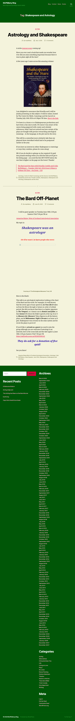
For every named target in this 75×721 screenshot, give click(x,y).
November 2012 (44, 603)
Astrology (21, 176)
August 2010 (43, 621)
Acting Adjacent (8, 390)
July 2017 (42, 497)
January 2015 (43, 554)
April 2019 (42, 462)
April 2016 (42, 526)
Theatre (41, 676)
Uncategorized (43, 685)
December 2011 (44, 605)
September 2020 (44, 438)
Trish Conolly (43, 683)
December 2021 (44, 427)
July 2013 (42, 585)
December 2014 (44, 557)
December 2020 (44, 433)
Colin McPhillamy (52, 176)
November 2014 (44, 559)
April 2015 (42, 550)
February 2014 (43, 572)
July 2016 (42, 521)
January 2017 (43, 510)
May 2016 (42, 524)
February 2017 (43, 508)
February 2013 (43, 596)
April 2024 (42, 402)
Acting (37, 29)
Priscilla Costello (35, 177)
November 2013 (44, 579)
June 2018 (42, 482)
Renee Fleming (43, 672)
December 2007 (44, 643)
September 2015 (44, 541)
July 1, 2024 (39, 40)
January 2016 (43, 532)
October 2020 (43, 435)
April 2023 (42, 413)
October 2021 (43, 431)
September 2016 (44, 517)
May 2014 (42, 568)
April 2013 (42, 592)
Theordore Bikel (44, 681)
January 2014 (43, 574)
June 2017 (42, 499)
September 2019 (44, 458)
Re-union (42, 670)
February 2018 (43, 488)
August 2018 (43, 477)
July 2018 (42, 480)
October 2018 (43, 473)
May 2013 (42, 590)
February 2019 (43, 464)
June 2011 (42, 607)
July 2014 (42, 565)
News (59, 4)
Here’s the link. (53, 118)
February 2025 (43, 389)
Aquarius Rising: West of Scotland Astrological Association (37, 218)
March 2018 (43, 486)
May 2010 (42, 625)
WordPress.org (44, 705)
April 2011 (42, 612)
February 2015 (43, 552)
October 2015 (43, 539)
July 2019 (42, 460)
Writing (41, 687)
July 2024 (42, 398)
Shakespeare (44, 177)
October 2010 (43, 618)
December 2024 (44, 391)
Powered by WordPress (27, 717)
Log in (41, 699)
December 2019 (44, 453)
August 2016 (43, 519)
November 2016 (44, 515)
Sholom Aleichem (44, 674)
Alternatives (43, 659)
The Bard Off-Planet (37, 198)
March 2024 (43, 405)
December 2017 (44, 491)
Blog (49, 4)
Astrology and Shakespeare (37, 35)
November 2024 (44, 394)
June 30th (36, 357)
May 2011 (42, 610)
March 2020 (43, 446)
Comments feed (44, 703)
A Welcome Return (9, 386)
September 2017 (44, 493)
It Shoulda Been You (45, 661)
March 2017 (42, 506)
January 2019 (43, 466)
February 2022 (43, 424)
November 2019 (44, 455)
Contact (54, 4)
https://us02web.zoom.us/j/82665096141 (30, 336)
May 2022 (42, 422)
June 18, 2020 (39, 204)
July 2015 (42, 546)
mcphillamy (28, 40)
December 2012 (44, 601)
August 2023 (43, 411)
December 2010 (44, 614)
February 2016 (43, 530)
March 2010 (43, 627)
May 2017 (42, 502)
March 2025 (43, 387)
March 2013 (43, 594)
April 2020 (42, 444)
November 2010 (44, 616)
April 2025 (42, 385)
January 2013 (43, 599)
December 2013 (44, 576)
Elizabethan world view (24, 177)
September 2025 (44, 380)
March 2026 (43, 378)
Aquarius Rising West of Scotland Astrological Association (33, 355)
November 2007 (44, 645)
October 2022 (43, 418)
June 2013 (42, 588)
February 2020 (43, 449)
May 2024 (42, 400)
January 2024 (43, 407)
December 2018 (44, 469)
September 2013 (44, 583)
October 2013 (43, 581)
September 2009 (44, 638)
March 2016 (43, 528)
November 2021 (44, 429)
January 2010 (43, 632)
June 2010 (42, 623)
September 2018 (44, 475)
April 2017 (42, 504)
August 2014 (43, 563)
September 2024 (44, 396)
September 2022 (44, 420)
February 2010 (43, 629)
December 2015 (44, 535)
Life (40, 663)
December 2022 (44, 416)
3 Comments (49, 40)
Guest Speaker (29, 357)
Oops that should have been (12, 400)
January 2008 (43, 640)
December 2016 (44, 513)
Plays (40, 667)
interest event (27, 48)
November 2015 (44, 537)
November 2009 (44, 636)
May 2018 (42, 484)
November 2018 (44, 471)
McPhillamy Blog (9, 3)
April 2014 (42, 570)
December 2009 (44, 634)
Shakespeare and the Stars (31, 179)
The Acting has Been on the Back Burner (15, 393)
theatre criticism (44, 678)
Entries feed (43, 701)
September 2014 (44, 561)
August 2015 (43, 543)
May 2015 (42, 548)
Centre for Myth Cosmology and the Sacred (36, 176)
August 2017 (43, 495)
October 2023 (43, 409)
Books (64, 4)
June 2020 (42, 440)
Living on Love (43, 665)
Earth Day (6, 397)
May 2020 (42, 442)
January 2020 (43, 451)
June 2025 (42, 383)
